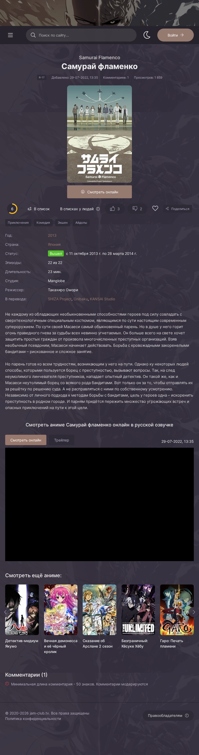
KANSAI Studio (102, 299)
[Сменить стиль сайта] (147, 35)
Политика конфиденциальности (33, 718)
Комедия (43, 223)
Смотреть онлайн (102, 192)
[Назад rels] (5, 612)
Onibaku (81, 299)
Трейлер (61, 440)
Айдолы (81, 223)
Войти (173, 35)
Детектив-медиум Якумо (21, 643)
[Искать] (33, 35)
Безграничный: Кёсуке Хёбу (135, 643)
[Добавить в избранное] (155, 209)
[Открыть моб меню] (10, 35)
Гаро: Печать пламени (171, 643)
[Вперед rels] (194, 612)
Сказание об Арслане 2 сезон (97, 643)
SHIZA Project (60, 299)
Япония (54, 244)
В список (42, 209)
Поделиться (180, 209)
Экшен (63, 223)
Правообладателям (165, 715)
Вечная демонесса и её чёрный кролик (60, 646)
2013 (52, 235)
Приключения (18, 223)
